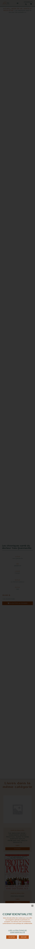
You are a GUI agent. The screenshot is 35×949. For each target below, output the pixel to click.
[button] (32, 905)
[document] (17, 474)
